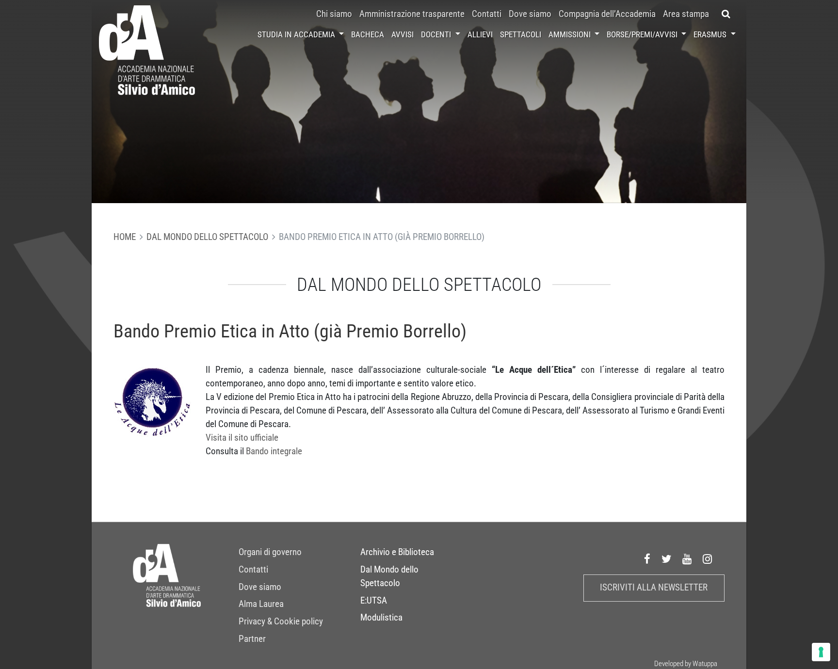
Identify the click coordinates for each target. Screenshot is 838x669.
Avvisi (402, 34)
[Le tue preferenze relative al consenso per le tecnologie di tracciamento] (821, 652)
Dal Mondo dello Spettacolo (207, 237)
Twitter (666, 559)
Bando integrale (274, 451)
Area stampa (686, 14)
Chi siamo (334, 14)
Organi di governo (270, 552)
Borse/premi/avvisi (643, 34)
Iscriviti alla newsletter (654, 587)
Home (124, 237)
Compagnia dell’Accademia (607, 14)
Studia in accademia (297, 34)
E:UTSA (373, 600)
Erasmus (710, 34)
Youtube (687, 559)
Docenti (437, 34)
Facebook (647, 559)
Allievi (480, 34)
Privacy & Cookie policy (281, 621)
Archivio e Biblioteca (397, 552)
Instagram (707, 559)
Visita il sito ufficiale (242, 437)
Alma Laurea (261, 604)
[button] (726, 14)
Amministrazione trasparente (412, 14)
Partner (252, 639)
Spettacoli (520, 34)
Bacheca (367, 34)
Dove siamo (530, 14)
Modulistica (381, 617)
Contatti (486, 14)
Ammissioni (570, 34)
